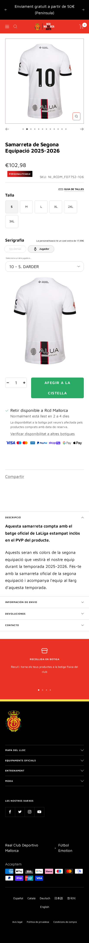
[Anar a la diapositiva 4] (34, 129)
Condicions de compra (65, 921)
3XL (11, 221)
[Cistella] (81, 26)
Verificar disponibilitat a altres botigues (42, 434)
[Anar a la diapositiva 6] (42, 129)
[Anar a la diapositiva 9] (54, 129)
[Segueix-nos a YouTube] (39, 812)
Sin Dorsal (15, 248)
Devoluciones (15, 613)
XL (55, 206)
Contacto (12, 625)
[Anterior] (7, 129)
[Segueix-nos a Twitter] (20, 812)
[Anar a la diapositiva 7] (46, 129)
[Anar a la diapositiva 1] (23, 129)
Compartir (14, 476)
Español (18, 898)
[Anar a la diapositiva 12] (66, 129)
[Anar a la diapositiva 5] (38, 129)
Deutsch (45, 898)
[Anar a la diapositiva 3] (31, 129)
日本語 (58, 898)
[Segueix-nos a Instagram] (29, 812)
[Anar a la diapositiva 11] (62, 129)
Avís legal (17, 921)
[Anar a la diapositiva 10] (58, 129)
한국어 (71, 898)
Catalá (31, 898)
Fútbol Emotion (65, 848)
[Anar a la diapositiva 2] (27, 129)
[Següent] (82, 129)
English (44, 907)
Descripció (13, 517)
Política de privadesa (38, 921)
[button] (44, 321)
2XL (70, 206)
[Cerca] (15, 26)
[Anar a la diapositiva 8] (50, 129)
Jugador (44, 248)
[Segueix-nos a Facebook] (10, 812)
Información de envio (21, 602)
